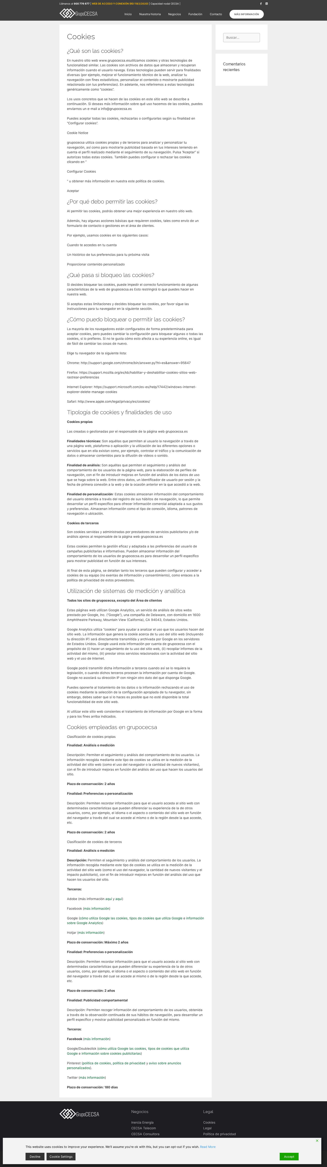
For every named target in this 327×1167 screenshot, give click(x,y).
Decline (35, 1156)
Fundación (195, 14)
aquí (109, 899)
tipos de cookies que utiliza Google (155, 918)
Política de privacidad (219, 1134)
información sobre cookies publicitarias (111, 1053)
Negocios (174, 14)
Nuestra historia (150, 14)
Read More (208, 1147)
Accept (289, 1156)
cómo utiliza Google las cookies (104, 918)
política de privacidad (129, 1063)
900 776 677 (82, 3)
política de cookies (97, 1063)
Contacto (216, 14)
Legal (207, 1128)
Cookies (209, 1122)
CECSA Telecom (143, 1128)
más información (96, 908)
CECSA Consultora (145, 1134)
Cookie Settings (61, 1156)
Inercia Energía (142, 1122)
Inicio (128, 14)
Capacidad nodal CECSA (165, 3)
